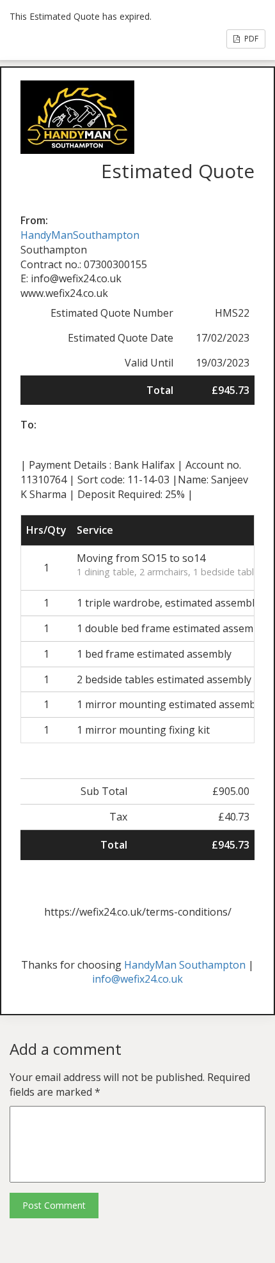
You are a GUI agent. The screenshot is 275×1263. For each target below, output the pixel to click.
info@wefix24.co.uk (137, 979)
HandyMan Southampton (185, 965)
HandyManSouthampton (79, 235)
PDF (250, 38)
